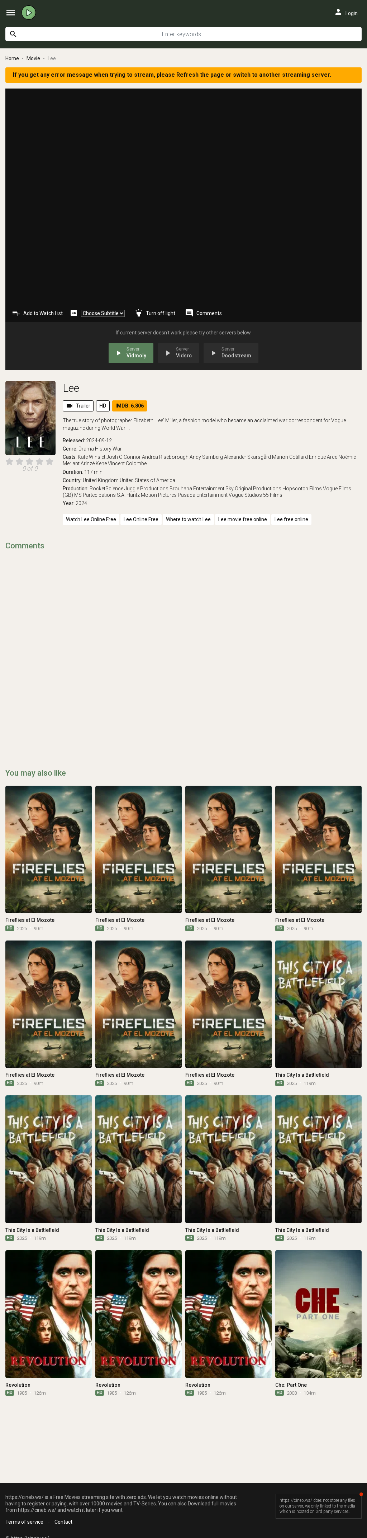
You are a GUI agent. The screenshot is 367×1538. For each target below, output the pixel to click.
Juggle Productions (146, 488)
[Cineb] (30, 12)
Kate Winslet (91, 457)
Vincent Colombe (127, 463)
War (117, 449)
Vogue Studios (245, 495)
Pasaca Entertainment (203, 495)
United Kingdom (101, 480)
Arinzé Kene (94, 463)
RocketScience (106, 488)
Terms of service (24, 1522)
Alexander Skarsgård (247, 457)
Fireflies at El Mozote (29, 920)
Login (346, 12)
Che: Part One (291, 1385)
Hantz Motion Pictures (152, 495)
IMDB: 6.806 (129, 406)
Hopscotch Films (302, 488)
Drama (86, 449)
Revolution (17, 1385)
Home (12, 58)
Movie (33, 58)
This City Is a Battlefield (302, 1075)
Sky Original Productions (253, 488)
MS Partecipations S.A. (99, 495)
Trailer (78, 405)
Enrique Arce (323, 457)
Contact (63, 1522)
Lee (71, 388)
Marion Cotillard (290, 457)
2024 (81, 503)
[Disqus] (183, 648)
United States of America (147, 480)
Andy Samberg (206, 457)
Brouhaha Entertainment (197, 488)
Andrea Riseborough (165, 457)
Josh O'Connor (123, 457)
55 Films (272, 495)
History (103, 449)
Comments (203, 313)
